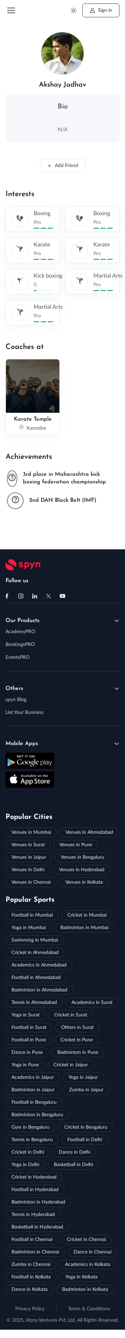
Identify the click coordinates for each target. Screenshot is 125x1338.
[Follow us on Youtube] (62, 596)
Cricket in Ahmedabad (35, 952)
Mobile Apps (22, 743)
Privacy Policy (29, 1308)
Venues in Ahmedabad (89, 832)
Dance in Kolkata (29, 1289)
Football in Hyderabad (35, 1189)
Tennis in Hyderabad (33, 1214)
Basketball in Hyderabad (37, 1227)
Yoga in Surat (25, 1015)
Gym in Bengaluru (30, 1127)
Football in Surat (29, 1027)
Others (14, 688)
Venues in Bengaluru (82, 857)
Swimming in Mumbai (34, 940)
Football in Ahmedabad (36, 977)
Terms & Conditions (89, 1308)
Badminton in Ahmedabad (39, 990)
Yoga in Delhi (25, 1164)
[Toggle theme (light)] (73, 11)
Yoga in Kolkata (81, 1277)
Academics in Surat (92, 1002)
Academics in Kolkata (87, 1264)
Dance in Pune (27, 1052)
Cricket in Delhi (27, 1152)
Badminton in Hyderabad (38, 1202)
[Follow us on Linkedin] (35, 596)
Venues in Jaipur (28, 857)
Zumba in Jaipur (86, 1089)
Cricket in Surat (70, 1015)
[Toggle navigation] (11, 10)
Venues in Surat (28, 844)
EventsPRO (18, 657)
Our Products (23, 620)
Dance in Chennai (92, 1252)
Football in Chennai (31, 1239)
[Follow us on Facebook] (7, 596)
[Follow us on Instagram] (21, 596)
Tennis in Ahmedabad (34, 1002)
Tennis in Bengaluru (32, 1139)
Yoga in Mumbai (28, 927)
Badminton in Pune (77, 1052)
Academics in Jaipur (32, 1077)
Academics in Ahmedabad (39, 965)
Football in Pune (28, 1040)
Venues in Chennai (31, 882)
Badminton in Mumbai (84, 927)
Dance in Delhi (74, 1152)
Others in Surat (77, 1027)
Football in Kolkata (31, 1277)
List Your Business (24, 712)
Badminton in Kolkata (85, 1289)
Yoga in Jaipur (83, 1077)
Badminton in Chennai (35, 1252)
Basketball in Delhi (73, 1164)
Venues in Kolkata (84, 882)
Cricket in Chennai (86, 1239)
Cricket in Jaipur (70, 1064)
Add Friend (66, 165)
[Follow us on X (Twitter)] (49, 596)
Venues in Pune (75, 844)
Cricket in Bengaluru (85, 1127)
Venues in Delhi (27, 869)
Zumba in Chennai (30, 1264)
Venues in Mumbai (31, 832)
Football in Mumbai (32, 915)
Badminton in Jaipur (33, 1089)
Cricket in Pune (76, 1040)
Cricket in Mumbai (87, 915)
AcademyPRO (20, 631)
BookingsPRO (20, 644)
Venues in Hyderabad (82, 869)
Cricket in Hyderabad (34, 1177)
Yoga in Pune (25, 1064)
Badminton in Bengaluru (37, 1114)
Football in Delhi (84, 1139)
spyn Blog (16, 699)
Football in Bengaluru (34, 1102)
